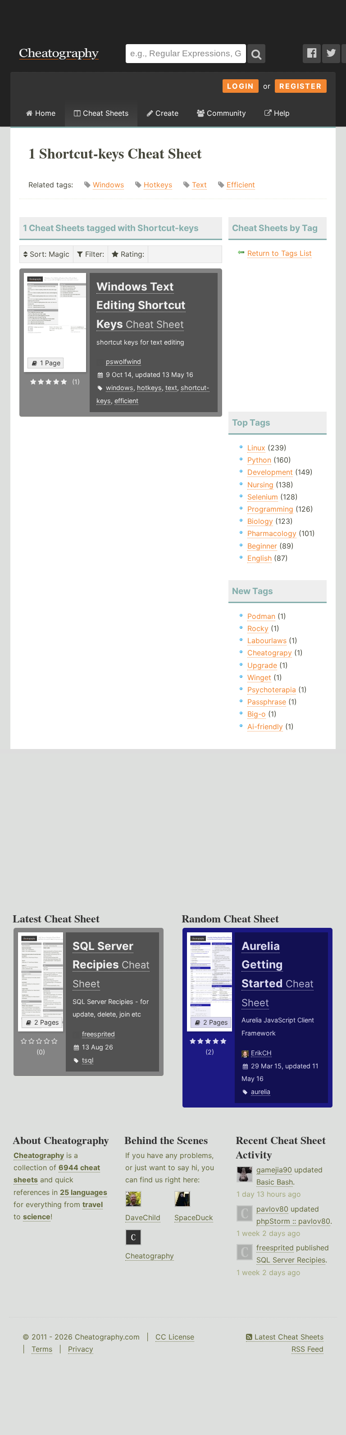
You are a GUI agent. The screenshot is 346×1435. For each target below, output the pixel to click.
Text (199, 184)
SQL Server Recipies (290, 1259)
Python (259, 459)
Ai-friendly (265, 726)
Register (300, 86)
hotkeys (149, 387)
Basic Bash (274, 1181)
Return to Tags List (279, 253)
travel (92, 1204)
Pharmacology (271, 533)
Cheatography (39, 1155)
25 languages (83, 1192)
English (259, 558)
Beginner (262, 545)
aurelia (260, 1091)
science (36, 1216)
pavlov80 (272, 1208)
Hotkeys (158, 184)
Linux (256, 447)
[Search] (256, 53)
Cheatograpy (269, 652)
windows (119, 387)
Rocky (258, 628)
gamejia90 (274, 1169)
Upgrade (262, 665)
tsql (87, 1060)
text (171, 387)
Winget (259, 677)
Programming (270, 508)
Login (240, 86)
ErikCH (261, 1053)
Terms (42, 1348)
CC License (174, 1336)
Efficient (241, 184)
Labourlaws (267, 640)
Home (44, 113)
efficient (126, 400)
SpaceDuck (193, 1217)
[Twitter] (331, 53)
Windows (108, 184)
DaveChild (142, 1217)
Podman (261, 616)
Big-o (256, 713)
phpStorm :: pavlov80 (293, 1221)
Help (281, 113)
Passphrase (266, 701)
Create (165, 113)
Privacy (80, 1348)
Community (225, 113)
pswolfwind (123, 361)
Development (270, 472)
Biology (260, 521)
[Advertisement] (173, 17)
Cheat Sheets (104, 113)
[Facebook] (312, 53)
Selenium (262, 496)
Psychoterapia (271, 689)
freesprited (98, 1034)
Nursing (260, 484)
